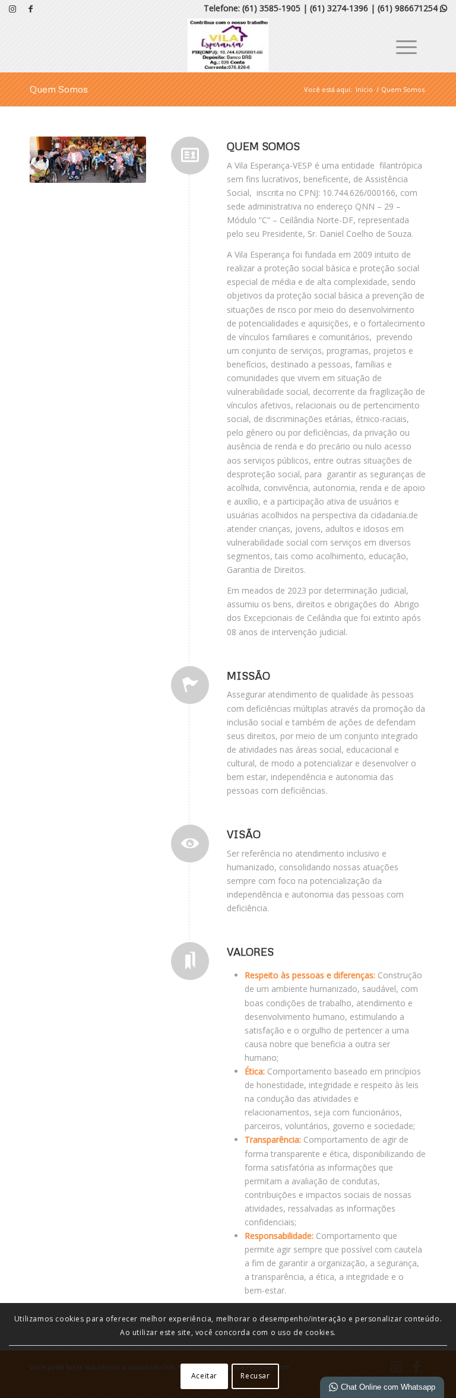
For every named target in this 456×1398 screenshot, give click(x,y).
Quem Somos (59, 89)
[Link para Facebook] (30, 9)
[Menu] (400, 45)
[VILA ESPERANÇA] (228, 45)
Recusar (255, 1376)
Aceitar (204, 1376)
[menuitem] (400, 45)
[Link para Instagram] (12, 9)
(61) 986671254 (412, 8)
